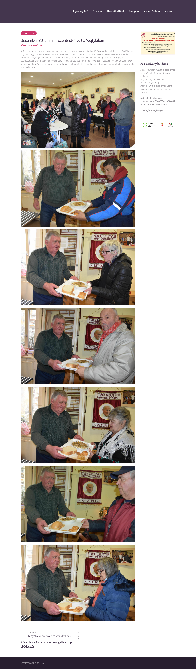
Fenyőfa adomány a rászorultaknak (49, 636)
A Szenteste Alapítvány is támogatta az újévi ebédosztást (47, 644)
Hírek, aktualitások (31, 45)
